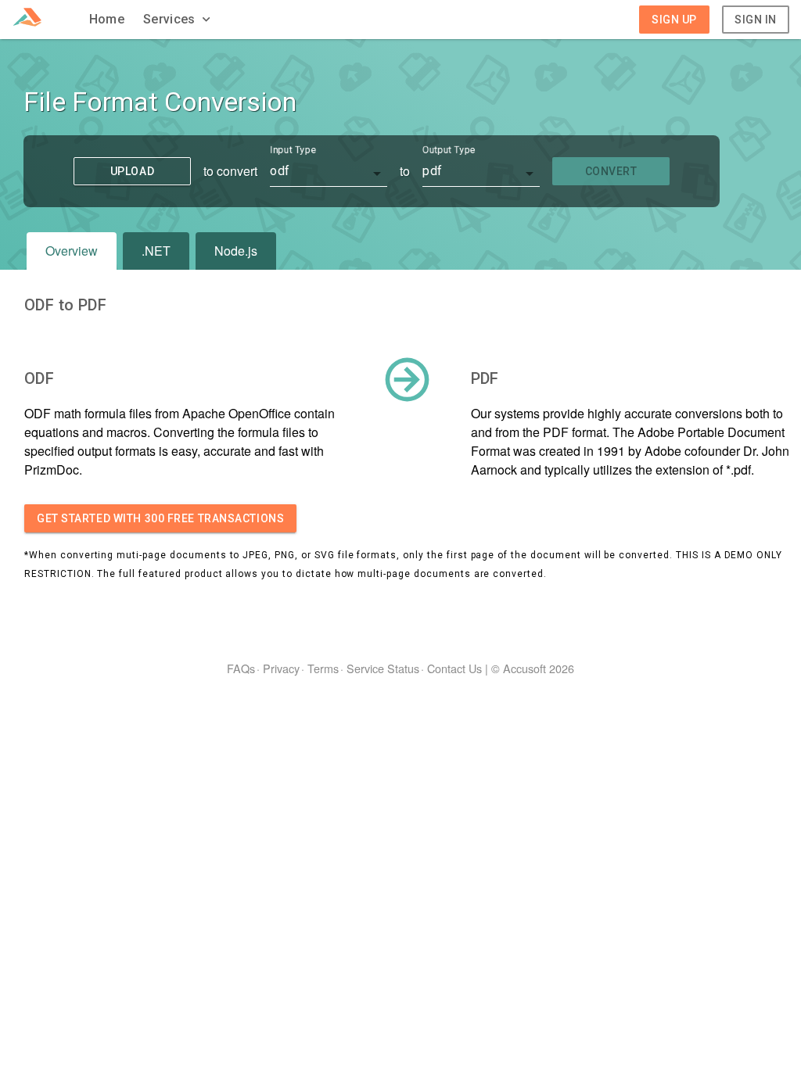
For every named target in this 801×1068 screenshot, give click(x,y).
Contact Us (454, 668)
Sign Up (674, 19)
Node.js (235, 251)
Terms (323, 668)
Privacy (281, 668)
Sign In (756, 19)
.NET (156, 251)
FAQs (241, 668)
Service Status (383, 668)
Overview (71, 251)
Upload (132, 171)
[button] (178, 19)
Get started (160, 518)
